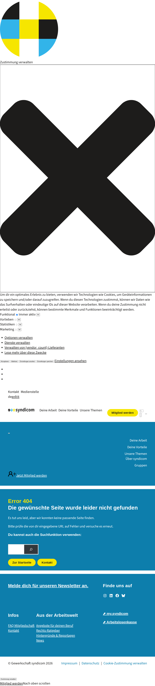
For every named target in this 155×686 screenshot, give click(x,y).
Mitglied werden (11, 683)
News (40, 640)
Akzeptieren (5, 361)
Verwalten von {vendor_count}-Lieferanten (34, 347)
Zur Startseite (21, 562)
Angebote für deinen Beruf (54, 625)
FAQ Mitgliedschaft (21, 625)
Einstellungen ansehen (27, 361)
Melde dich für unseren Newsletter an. (48, 585)
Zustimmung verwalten (8, 679)
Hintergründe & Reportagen (55, 635)
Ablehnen (14, 361)
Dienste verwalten (17, 342)
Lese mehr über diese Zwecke (25, 352)
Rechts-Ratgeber (48, 630)
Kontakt (47, 562)
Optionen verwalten (19, 337)
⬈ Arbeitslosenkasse (120, 622)
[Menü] (9, 433)
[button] (77, 178)
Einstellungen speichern (45, 361)
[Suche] (31, 549)
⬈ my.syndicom (115, 613)
